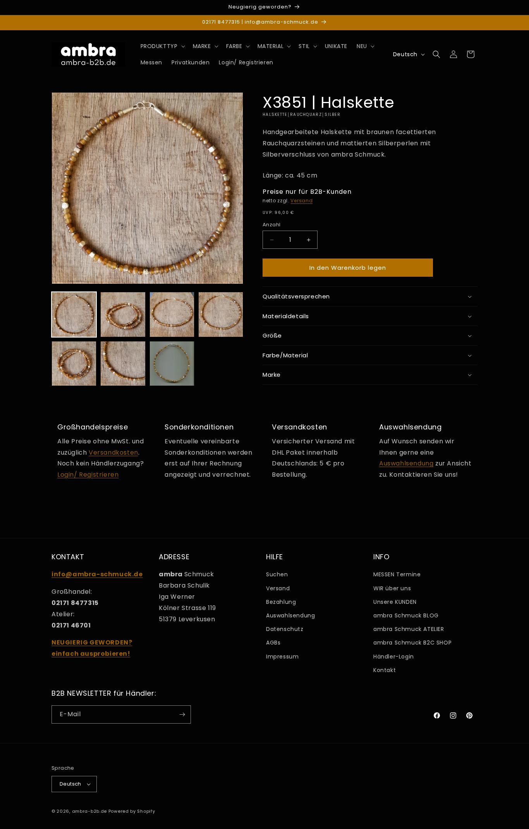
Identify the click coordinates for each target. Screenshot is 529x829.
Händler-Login (393, 656)
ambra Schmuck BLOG (406, 615)
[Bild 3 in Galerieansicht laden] (171, 314)
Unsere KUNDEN (395, 602)
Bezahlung (281, 602)
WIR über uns (392, 588)
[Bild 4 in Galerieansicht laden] (220, 314)
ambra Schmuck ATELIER (408, 629)
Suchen (277, 574)
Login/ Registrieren (88, 474)
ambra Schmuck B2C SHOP (412, 642)
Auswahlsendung (406, 463)
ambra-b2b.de (89, 811)
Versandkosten (113, 452)
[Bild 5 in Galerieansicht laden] (74, 363)
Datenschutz (285, 629)
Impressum (282, 656)
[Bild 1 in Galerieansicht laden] (74, 314)
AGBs (273, 642)
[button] (162, 46)
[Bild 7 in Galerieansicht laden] (171, 363)
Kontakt (384, 670)
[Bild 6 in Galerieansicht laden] (122, 363)
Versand (301, 200)
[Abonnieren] (182, 714)
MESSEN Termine (397, 574)
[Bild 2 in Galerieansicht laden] (122, 314)
